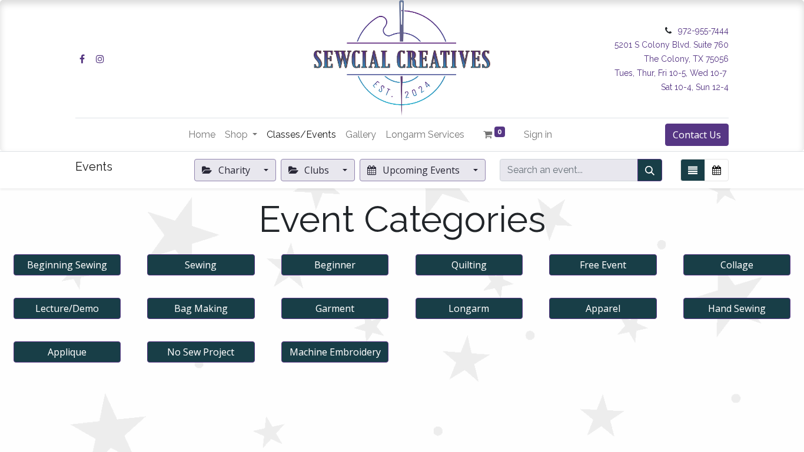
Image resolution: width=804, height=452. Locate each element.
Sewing (201, 264)
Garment (334, 308)
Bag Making (201, 308)
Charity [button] (234, 170)
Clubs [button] (316, 170)
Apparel (603, 308)
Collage (736, 264)
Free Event (603, 264)
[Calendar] (717, 170)
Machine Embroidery (335, 351)
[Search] (649, 170)
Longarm (468, 308)
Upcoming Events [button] (421, 170)
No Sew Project (200, 351)
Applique (67, 351)
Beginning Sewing (67, 264)
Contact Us (697, 134)
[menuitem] (202, 135)
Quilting (469, 264)
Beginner (335, 264)
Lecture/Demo (67, 308)
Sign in (538, 134)
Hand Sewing (737, 308)
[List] (692, 170)
